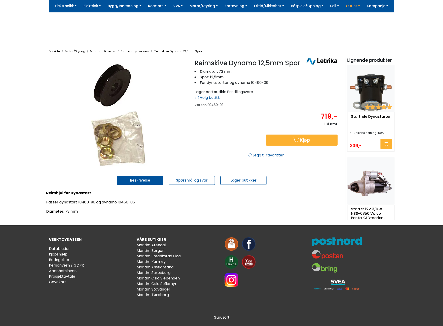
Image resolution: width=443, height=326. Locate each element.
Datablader (59, 248)
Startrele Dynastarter (371, 116)
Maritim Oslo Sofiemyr (157, 283)
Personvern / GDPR (66, 265)
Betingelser (59, 259)
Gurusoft (222, 317)
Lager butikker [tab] (243, 180)
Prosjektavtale (62, 276)
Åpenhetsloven (63, 270)
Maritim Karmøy (151, 261)
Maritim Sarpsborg (154, 272)
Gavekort (57, 282)
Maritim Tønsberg (153, 294)
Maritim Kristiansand (155, 267)
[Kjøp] (386, 144)
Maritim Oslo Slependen (158, 278)
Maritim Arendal (151, 245)
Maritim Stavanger (153, 289)
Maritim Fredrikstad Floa (159, 256)
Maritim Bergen (151, 250)
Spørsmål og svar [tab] (192, 180)
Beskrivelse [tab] (140, 180)
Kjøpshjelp (58, 254)
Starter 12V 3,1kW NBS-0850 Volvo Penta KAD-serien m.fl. (367, 213)
